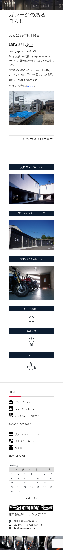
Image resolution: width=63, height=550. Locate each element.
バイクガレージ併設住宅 (26, 416)
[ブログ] (31, 366)
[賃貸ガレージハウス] (31, 176)
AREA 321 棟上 (21, 45)
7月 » (34, 498)
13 (44, 478)
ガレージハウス (21, 402)
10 (25, 478)
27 (44, 487)
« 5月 (28, 498)
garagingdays (14, 51)
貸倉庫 (17, 448)
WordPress (40, 546)
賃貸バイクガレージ (24, 441)
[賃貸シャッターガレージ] (31, 222)
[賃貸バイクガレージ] (31, 267)
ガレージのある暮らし (27, 18)
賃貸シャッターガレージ (26, 434)
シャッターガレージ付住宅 (27, 409)
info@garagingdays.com (23, 528)
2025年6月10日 (29, 51)
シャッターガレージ (44, 138)
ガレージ (30, 138)
